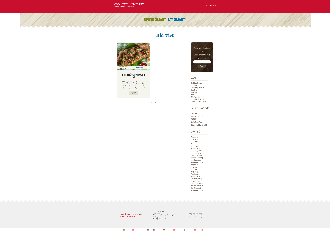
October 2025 (196, 160)
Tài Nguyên (195, 97)
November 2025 (197, 158)
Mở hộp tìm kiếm (207, 4)
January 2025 (196, 181)
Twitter (211, 4)
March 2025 (195, 176)
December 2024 (197, 183)
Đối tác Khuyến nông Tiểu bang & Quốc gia (163, 216)
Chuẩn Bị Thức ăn (197, 88)
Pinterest (213, 4)
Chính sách (156, 213)
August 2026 (195, 137)
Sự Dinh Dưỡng (196, 83)
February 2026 (196, 151)
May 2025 (194, 172)
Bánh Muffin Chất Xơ (199, 125)
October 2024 (196, 188)
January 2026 (196, 153)
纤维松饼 (194, 119)
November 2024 (197, 186)
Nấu (192, 95)
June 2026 (195, 142)
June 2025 (194, 169)
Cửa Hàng (195, 90)
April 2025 (195, 174)
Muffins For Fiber (198, 116)
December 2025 (197, 155)
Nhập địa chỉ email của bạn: (202, 59)
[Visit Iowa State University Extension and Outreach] (130, 215)
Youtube (215, 4)
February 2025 (196, 179)
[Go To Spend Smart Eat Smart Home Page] (128, 5)
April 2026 (195, 146)
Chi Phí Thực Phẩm (198, 99)
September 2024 (197, 190)
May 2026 (194, 144)
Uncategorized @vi (198, 102)
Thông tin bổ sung (158, 211)
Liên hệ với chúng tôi (159, 219)
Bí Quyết (194, 85)
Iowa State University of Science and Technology (195, 216)
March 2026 (195, 149)
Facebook (209, 4)
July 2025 (194, 167)
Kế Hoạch (194, 92)
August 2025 (195, 165)
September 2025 (197, 162)
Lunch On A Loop (197, 113)
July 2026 (194, 139)
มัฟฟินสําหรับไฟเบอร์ (197, 122)
